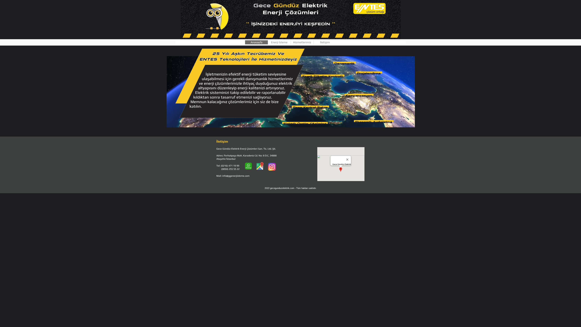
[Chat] (248, 166)
